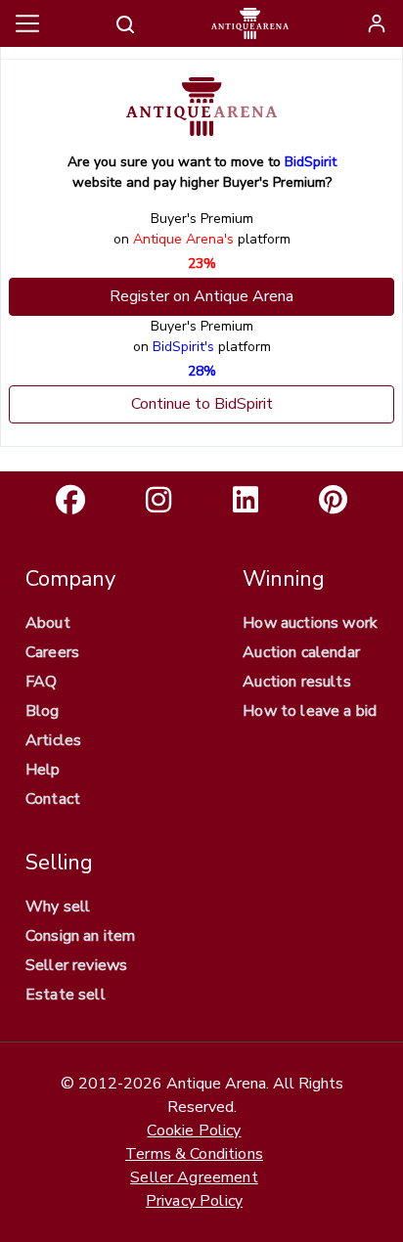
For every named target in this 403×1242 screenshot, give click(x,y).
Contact (52, 799)
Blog (42, 711)
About (47, 623)
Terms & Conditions (194, 1154)
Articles (53, 740)
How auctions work (310, 623)
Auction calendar (301, 652)
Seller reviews (76, 965)
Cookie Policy (194, 1130)
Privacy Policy (194, 1201)
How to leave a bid (310, 711)
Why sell (57, 906)
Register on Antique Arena (201, 296)
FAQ (41, 681)
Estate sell (65, 994)
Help (43, 769)
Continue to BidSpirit (202, 404)
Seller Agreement (194, 1177)
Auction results (296, 681)
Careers (52, 652)
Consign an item (80, 936)
